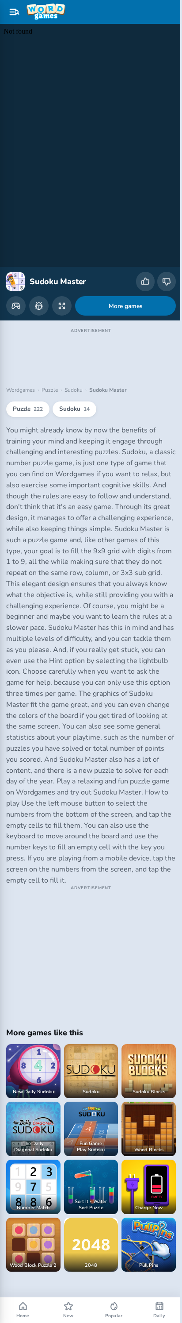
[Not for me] (166, 281)
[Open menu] (14, 12)
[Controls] (16, 297)
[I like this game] (145, 281)
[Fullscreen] (62, 297)
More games (122, 297)
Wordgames (20, 381)
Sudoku (73, 381)
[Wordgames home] (46, 12)
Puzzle (50, 381)
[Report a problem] (39, 297)
